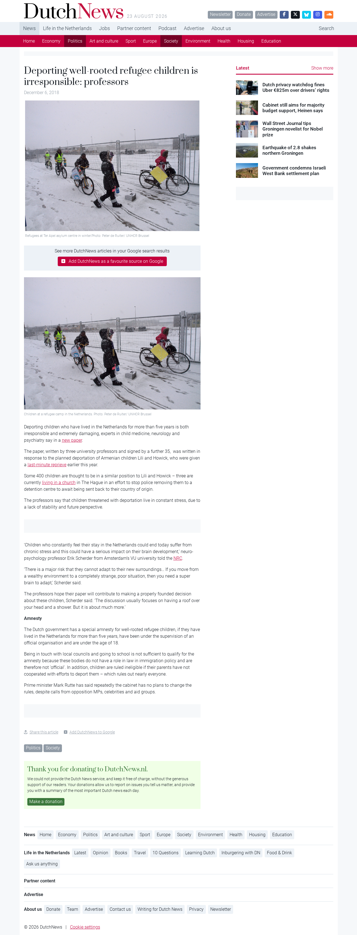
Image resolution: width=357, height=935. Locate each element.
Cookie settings (85, 927)
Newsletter (220, 14)
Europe (150, 41)
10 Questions (165, 852)
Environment (197, 41)
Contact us (120, 909)
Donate (244, 14)
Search (326, 28)
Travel (140, 852)
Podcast (167, 28)
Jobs (104, 28)
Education (271, 41)
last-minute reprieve (47, 464)
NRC (177, 558)
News (29, 28)
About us (221, 28)
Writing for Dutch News (160, 909)
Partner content (134, 28)
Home (29, 41)
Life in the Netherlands (67, 28)
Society (171, 41)
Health (224, 41)
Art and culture (104, 41)
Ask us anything (42, 864)
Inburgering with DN (240, 852)
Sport (131, 41)
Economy (51, 41)
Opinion (100, 852)
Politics (75, 41)
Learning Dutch (200, 852)
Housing (246, 41)
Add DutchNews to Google (92, 732)
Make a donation (45, 801)
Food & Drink (279, 852)
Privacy (196, 909)
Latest (242, 68)
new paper (72, 440)
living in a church (59, 482)
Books (121, 852)
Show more (322, 68)
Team (72, 909)
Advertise (266, 14)
